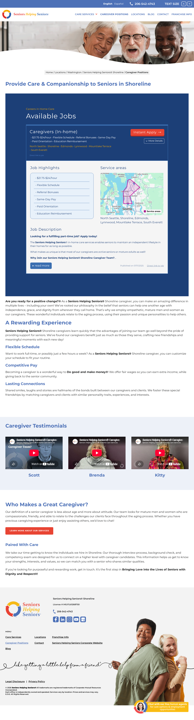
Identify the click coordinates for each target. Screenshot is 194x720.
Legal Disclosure (15, 681)
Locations (138, 14)
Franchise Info (182, 14)
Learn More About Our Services (29, 530)
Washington (74, 72)
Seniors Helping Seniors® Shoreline (103, 72)
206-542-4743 (145, 4)
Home (49, 72)
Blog (151, 14)
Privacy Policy (37, 681)
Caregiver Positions (114, 14)
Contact (163, 14)
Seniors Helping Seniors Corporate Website (77, 643)
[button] (161, 715)
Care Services (84, 14)
